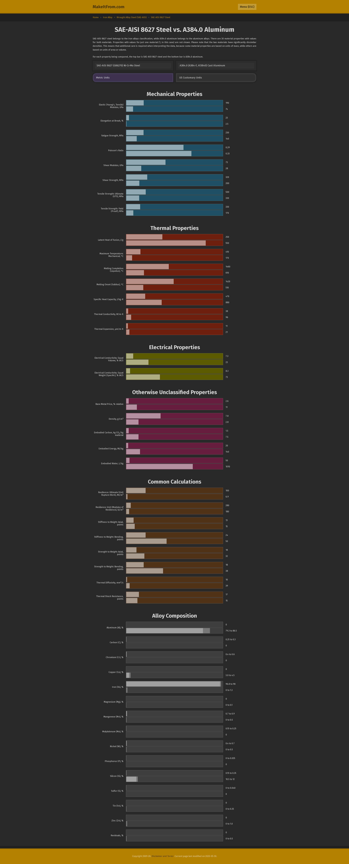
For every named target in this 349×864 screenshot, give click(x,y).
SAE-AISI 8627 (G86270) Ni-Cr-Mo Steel (118, 65)
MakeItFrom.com (108, 6)
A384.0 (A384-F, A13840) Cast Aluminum (202, 65)
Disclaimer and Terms (163, 856)
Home (96, 17)
